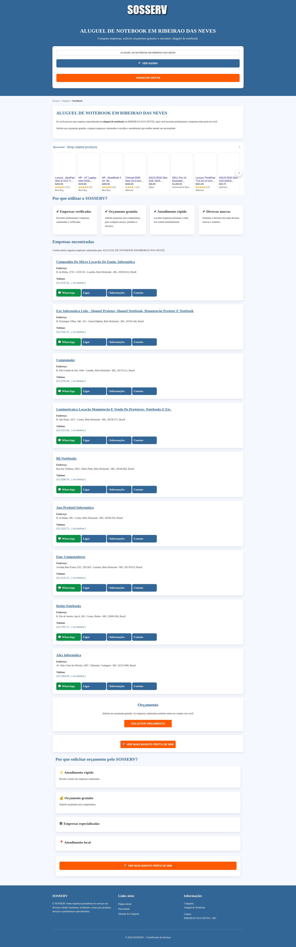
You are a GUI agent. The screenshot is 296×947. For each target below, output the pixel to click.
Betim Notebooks (68, 606)
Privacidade (124, 909)
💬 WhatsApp (66, 292)
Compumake (65, 360)
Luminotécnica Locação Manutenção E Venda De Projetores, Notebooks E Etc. (113, 409)
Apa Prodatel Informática (75, 507)
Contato (138, 292)
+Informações (116, 292)
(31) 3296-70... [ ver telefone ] (71, 479)
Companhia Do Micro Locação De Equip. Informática (95, 262)
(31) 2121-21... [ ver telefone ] (71, 578)
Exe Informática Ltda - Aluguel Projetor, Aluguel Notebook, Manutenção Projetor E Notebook (124, 311)
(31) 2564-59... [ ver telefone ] (71, 676)
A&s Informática (68, 655)
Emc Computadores (70, 557)
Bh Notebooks (66, 458)
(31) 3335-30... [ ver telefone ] (71, 381)
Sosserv (56, 101)
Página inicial (124, 904)
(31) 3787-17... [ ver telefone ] (71, 627)
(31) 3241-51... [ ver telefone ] (71, 332)
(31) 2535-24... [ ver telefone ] (71, 282)
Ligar (86, 292)
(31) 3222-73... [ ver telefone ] (71, 528)
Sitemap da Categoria (128, 914)
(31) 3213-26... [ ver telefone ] (71, 430)
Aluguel (66, 101)
